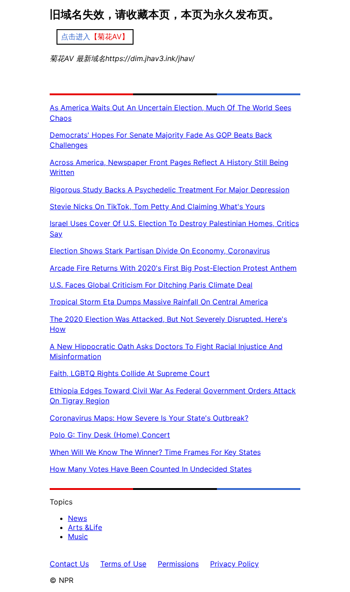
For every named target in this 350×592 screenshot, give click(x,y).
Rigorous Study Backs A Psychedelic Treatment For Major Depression (169, 189)
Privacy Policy (234, 563)
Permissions (178, 563)
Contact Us (69, 563)
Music (78, 536)
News (77, 518)
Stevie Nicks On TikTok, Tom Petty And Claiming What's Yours (157, 206)
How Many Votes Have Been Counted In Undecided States (151, 469)
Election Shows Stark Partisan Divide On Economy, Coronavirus (160, 250)
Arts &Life (85, 527)
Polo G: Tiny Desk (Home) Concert (110, 434)
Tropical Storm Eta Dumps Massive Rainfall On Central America (159, 301)
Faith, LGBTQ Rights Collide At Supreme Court (130, 373)
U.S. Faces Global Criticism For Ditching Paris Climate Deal (151, 284)
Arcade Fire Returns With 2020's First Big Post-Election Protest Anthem (173, 268)
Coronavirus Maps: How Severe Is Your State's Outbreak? (149, 417)
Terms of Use (123, 563)
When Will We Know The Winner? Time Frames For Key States (155, 452)
